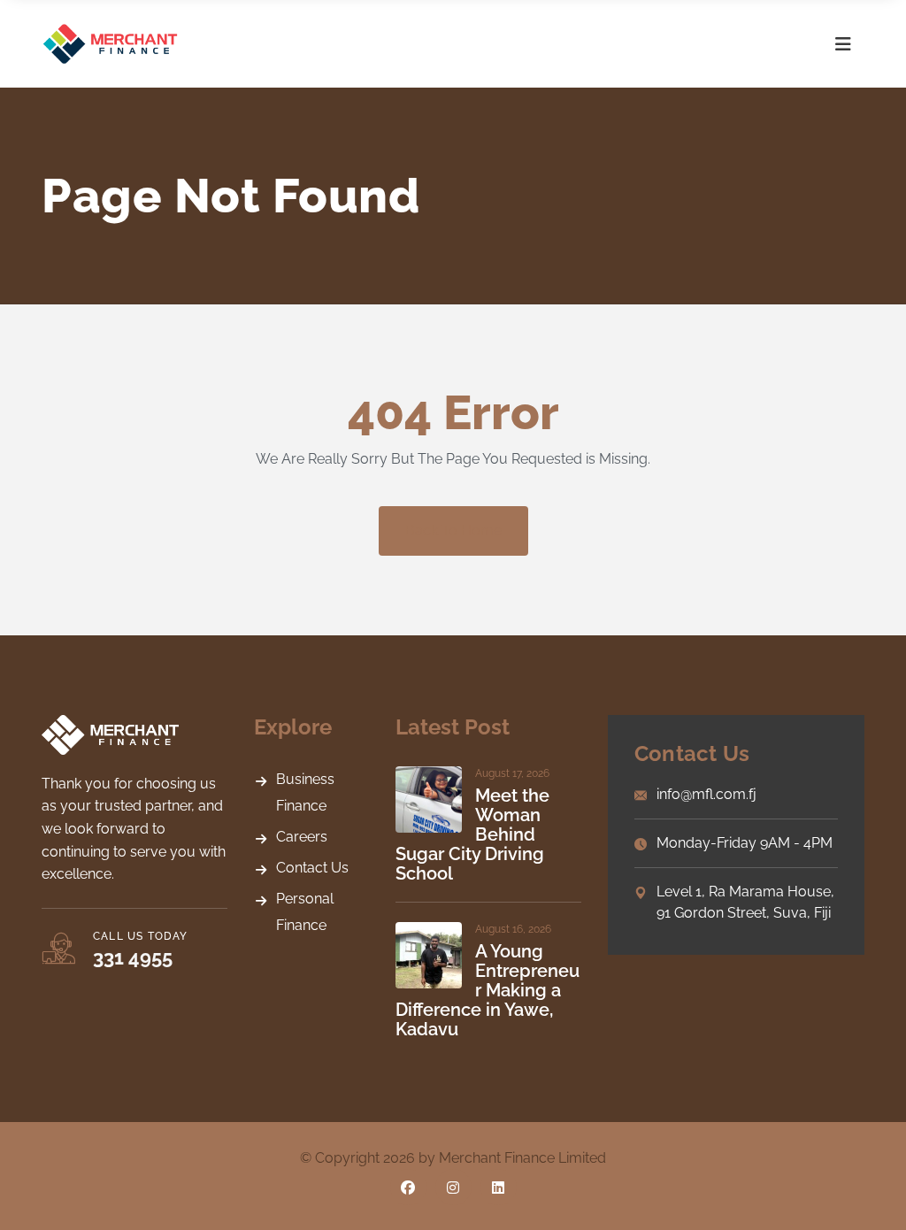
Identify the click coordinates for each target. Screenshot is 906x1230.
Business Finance (305, 792)
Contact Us (312, 867)
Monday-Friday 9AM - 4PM (744, 842)
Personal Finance (305, 912)
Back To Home (453, 530)
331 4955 (133, 957)
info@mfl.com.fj (706, 794)
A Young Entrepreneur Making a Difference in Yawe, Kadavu (487, 990)
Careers (301, 836)
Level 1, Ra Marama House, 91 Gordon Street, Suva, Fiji (745, 902)
